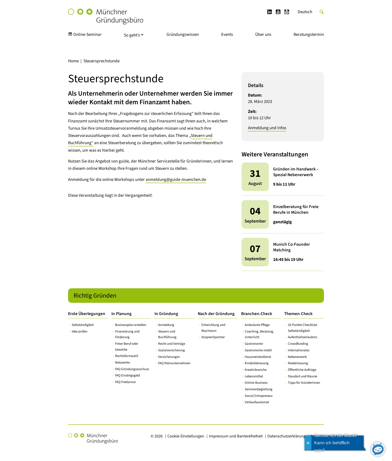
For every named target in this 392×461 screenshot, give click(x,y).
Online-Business (256, 382)
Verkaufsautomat (257, 402)
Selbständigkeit (83, 325)
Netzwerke (122, 362)
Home (73, 61)
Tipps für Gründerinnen (304, 382)
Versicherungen (169, 356)
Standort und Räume (302, 376)
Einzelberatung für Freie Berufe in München (295, 210)
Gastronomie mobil (258, 350)
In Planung (121, 314)
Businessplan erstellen (130, 325)
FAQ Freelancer (125, 382)
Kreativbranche (256, 369)
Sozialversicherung (171, 350)
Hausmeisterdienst (258, 356)
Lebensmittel (254, 376)
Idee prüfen (79, 331)
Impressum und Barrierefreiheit (236, 436)
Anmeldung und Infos (267, 128)
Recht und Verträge (171, 343)
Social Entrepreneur (259, 395)
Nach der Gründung (216, 314)
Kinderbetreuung (257, 363)
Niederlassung (298, 363)
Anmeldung (166, 325)
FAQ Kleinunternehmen (174, 363)
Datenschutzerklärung (286, 436)
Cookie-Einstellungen (185, 436)
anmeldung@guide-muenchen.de (176, 180)
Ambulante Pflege (257, 325)
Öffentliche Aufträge (302, 369)
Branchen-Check (256, 314)
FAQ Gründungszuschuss (132, 369)
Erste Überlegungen (86, 314)
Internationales (298, 350)
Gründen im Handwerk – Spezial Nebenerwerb (296, 172)
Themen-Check (298, 314)
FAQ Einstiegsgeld (127, 375)
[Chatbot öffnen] (377, 449)
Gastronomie (254, 343)
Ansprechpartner (213, 337)
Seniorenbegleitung (258, 389)
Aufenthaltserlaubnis (302, 337)
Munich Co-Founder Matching (291, 247)
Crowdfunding (298, 343)
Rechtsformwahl (126, 356)
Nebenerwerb (297, 356)
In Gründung (166, 314)
